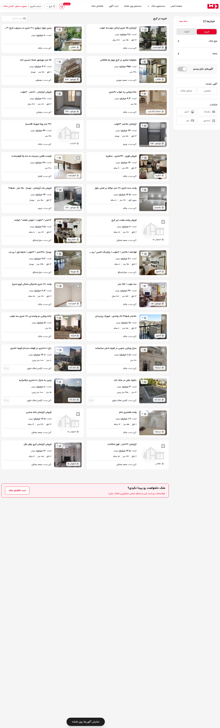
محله (214, 53)
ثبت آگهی (113, 6)
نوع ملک (213, 41)
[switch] (182, 69)
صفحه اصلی (176, 6)
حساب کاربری (35, 6)
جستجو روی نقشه (132, 6)
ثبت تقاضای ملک (17, 490)
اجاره (187, 32)
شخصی (207, 90)
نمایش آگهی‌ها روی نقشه (85, 722)
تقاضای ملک (97, 6)
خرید (207, 32)
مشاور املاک (186, 90)
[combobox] (14, 18)
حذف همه (183, 21)
